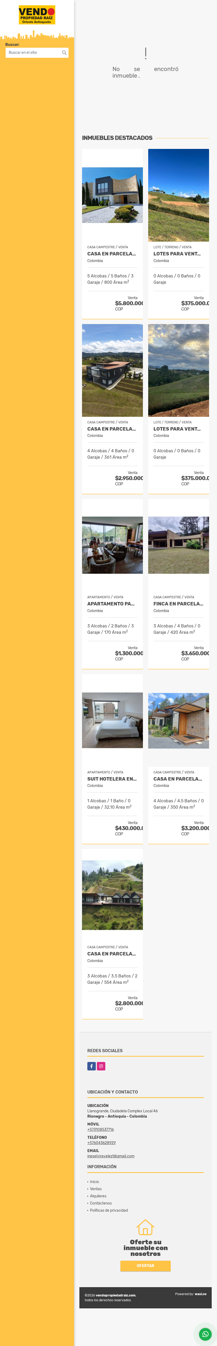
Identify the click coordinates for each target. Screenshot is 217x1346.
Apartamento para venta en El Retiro (112, 604)
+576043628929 (101, 1143)
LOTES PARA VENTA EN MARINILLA (178, 254)
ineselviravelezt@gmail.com (110, 1156)
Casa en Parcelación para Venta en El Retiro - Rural (112, 954)
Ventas (96, 1189)
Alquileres (98, 1196)
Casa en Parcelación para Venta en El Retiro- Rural (112, 429)
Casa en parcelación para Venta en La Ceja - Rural (178, 779)
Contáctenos (101, 1203)
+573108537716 (100, 1129)
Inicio (94, 1182)
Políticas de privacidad (109, 1210)
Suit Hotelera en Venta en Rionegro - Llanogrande (112, 779)
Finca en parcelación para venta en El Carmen (178, 604)
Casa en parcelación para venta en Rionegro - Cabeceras (112, 254)
